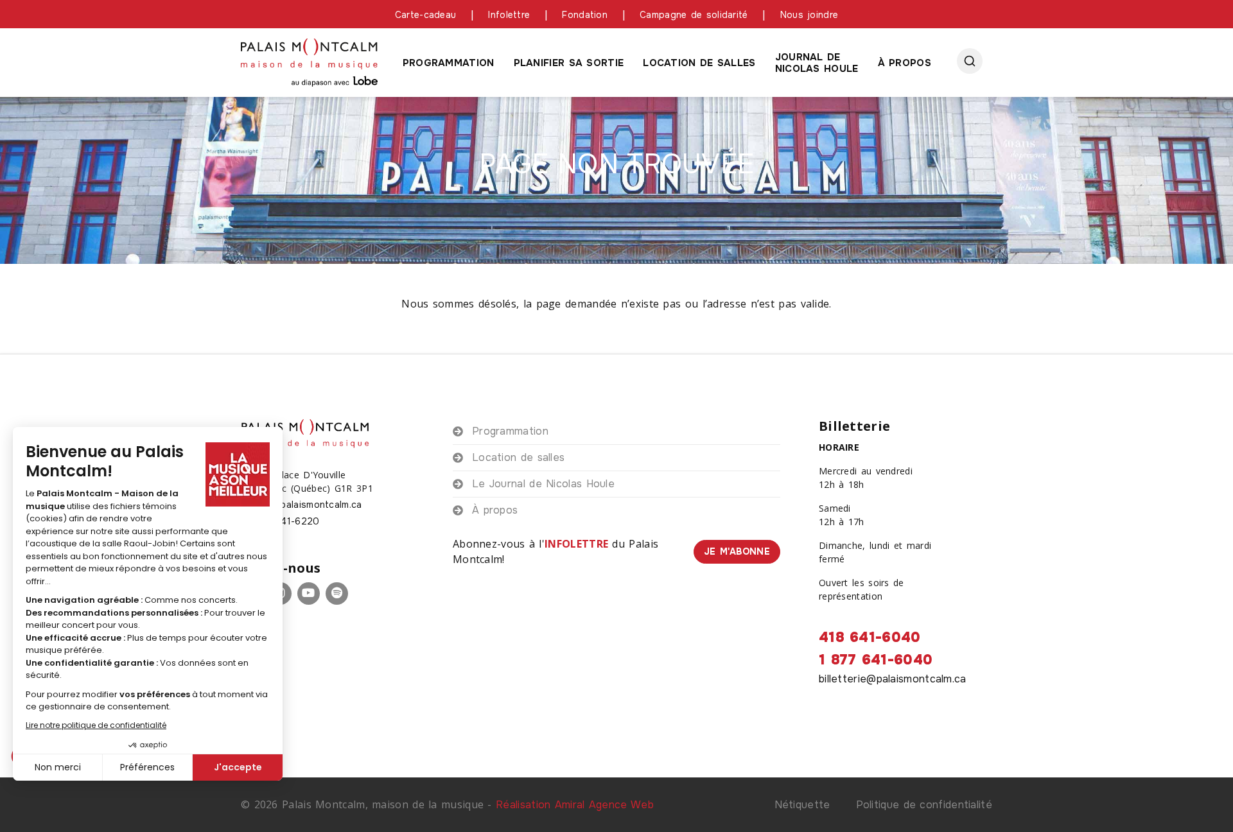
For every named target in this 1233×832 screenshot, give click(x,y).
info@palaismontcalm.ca (308, 504)
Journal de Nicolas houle (817, 63)
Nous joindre (809, 15)
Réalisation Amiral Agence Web (575, 804)
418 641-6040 (870, 637)
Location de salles (699, 62)
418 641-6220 (287, 521)
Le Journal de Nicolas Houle (543, 483)
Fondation (585, 15)
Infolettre (509, 15)
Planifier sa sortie (569, 62)
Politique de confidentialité (924, 804)
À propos (904, 62)
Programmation (448, 62)
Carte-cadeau (426, 15)
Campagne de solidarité (694, 15)
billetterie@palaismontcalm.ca (892, 679)
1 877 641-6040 (875, 660)
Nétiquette (802, 804)
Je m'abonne (737, 551)
